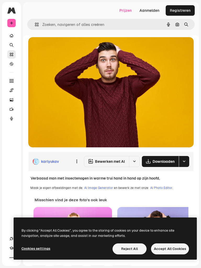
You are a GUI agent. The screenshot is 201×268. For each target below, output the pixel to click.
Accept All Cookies (170, 249)
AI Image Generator (98, 188)
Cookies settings (35, 248)
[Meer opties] (76, 161)
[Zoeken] (11, 45)
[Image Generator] (11, 100)
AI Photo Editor (161, 188)
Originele (62, 46)
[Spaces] (11, 90)
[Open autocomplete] (34, 24)
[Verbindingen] (11, 238)
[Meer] (11, 257)
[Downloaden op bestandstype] (184, 161)
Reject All (129, 249)
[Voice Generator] (11, 118)
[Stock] (11, 54)
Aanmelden (149, 10)
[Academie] (11, 248)
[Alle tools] (11, 81)
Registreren (180, 10)
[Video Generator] (11, 109)
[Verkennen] (11, 64)
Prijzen (125, 10)
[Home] (11, 35)
